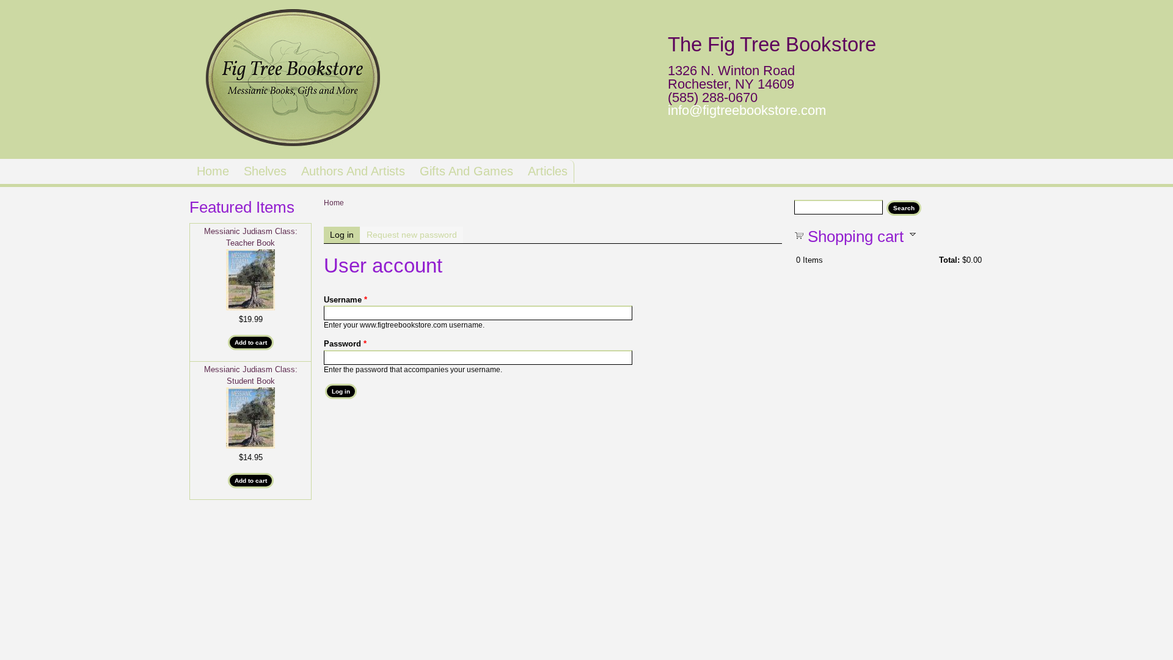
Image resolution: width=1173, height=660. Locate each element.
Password (345, 343)
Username (345, 299)
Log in (345, 235)
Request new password (412, 235)
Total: (949, 260)
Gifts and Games (466, 171)
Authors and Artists (353, 171)
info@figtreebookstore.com (747, 110)
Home (213, 171)
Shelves (265, 171)
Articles (548, 171)
